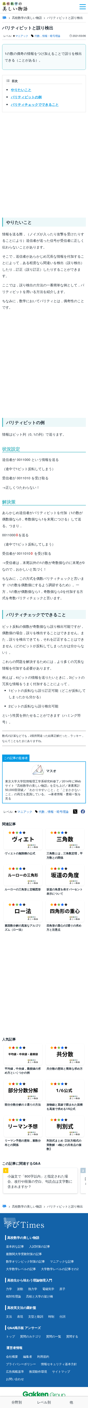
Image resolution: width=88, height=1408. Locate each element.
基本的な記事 (15, 1246)
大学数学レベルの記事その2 (60, 1269)
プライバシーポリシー (21, 1364)
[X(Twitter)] (75, 812)
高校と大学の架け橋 (39, 1296)
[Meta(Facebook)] (83, 812)
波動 (20, 1289)
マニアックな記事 (62, 1261)
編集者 (27, 1356)
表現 (20, 1316)
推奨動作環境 (38, 1371)
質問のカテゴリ (30, 1336)
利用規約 (43, 1356)
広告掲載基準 (15, 1371)
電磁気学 (48, 1289)
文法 (9, 1316)
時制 (51, 1316)
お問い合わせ (15, 1379)
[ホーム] (4, 17)
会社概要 (12, 1356)
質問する (72, 1336)
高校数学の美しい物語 (27, 17)
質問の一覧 (53, 1336)
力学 (9, 1289)
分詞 (62, 1316)
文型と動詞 (35, 1316)
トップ (10, 1336)
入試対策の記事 (39, 1246)
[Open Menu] (82, 6)
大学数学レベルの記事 (21, 1269)
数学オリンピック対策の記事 (25, 1261)
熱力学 (32, 1289)
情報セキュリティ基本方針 (59, 1364)
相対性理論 (13, 1296)
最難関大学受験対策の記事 (24, 1254)
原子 (62, 1289)
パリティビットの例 (26, 96)
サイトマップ (61, 1371)
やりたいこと (21, 89)
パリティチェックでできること (35, 104)
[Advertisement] (44, 163)
